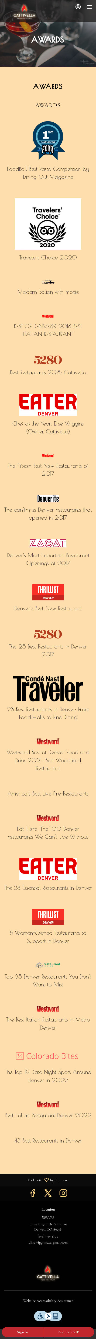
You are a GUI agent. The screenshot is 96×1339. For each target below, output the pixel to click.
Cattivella (48, 1273)
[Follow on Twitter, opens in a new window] (48, 1195)
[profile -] (78, 7)
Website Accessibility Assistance (48, 1300)
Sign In (22, 1332)
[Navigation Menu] (90, 7)
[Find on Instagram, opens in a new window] (63, 1195)
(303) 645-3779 (48, 1236)
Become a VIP (68, 1332)
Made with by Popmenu (36, 1180)
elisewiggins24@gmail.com (48, 1242)
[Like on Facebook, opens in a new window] (32, 1195)
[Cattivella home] (24, 11)
